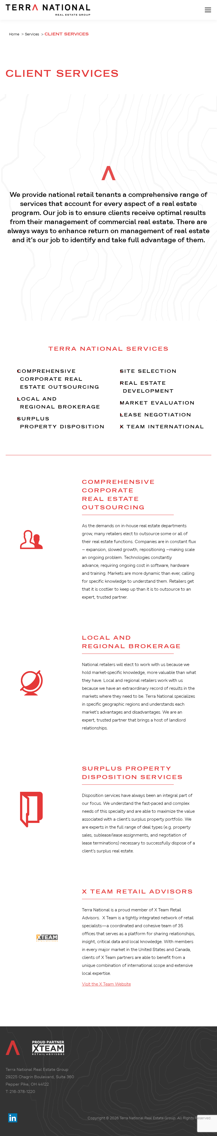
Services (32, 34)
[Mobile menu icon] (208, 10)
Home (14, 34)
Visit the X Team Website (106, 984)
